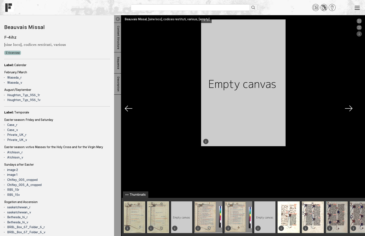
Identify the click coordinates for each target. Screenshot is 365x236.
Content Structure (118, 37)
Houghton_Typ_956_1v (24, 100)
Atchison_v (15, 157)
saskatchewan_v (19, 212)
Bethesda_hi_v (17, 222)
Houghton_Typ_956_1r (23, 95)
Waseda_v (14, 82)
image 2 (12, 170)
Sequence (118, 63)
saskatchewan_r (18, 207)
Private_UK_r (16, 134)
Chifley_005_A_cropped (24, 185)
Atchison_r (15, 152)
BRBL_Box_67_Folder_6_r (26, 227)
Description (118, 84)
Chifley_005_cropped (22, 179)
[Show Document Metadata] (359, 35)
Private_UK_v (17, 140)
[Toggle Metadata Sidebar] (117, 19)
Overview (14, 52)
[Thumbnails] (359, 22)
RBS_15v (13, 194)
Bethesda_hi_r (17, 217)
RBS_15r (13, 189)
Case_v (12, 130)
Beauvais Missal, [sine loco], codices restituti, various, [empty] (167, 19)
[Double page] (359, 29)
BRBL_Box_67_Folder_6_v (26, 232)
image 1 (12, 174)
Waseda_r (14, 77)
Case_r (12, 125)
